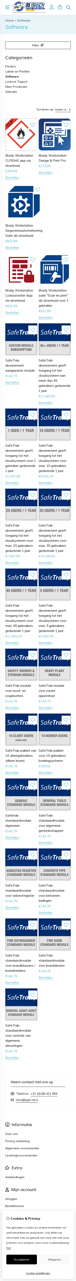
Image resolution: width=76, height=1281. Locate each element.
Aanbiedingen (14, 1177)
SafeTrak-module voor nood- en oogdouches (18, 691)
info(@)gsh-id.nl (27, 1100)
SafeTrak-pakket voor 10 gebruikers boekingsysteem (52, 756)
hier (8, 1247)
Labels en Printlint (17, 71)
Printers (10, 66)
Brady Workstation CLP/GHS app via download (19, 160)
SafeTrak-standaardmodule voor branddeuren (52, 960)
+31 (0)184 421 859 (44, 1094)
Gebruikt (11, 92)
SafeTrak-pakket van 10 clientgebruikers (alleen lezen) (20, 756)
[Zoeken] (68, 7)
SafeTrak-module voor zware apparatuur (51, 691)
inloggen (11, 1199)
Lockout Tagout (16, 81)
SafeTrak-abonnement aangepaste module (20, 365)
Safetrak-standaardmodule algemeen (18, 820)
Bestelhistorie (14, 1206)
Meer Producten (16, 87)
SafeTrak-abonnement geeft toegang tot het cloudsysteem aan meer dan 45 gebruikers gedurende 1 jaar (55, 375)
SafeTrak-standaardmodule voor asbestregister (19, 890)
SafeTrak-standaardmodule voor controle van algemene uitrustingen (18, 1035)
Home (9, 20)
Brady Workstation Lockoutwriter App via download (19, 295)
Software (23, 20)
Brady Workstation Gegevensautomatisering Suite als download (23, 230)
